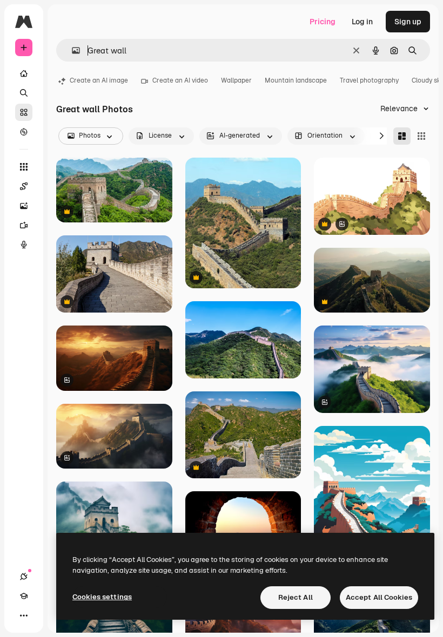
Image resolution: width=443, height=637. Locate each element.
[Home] (23, 73)
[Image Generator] (23, 205)
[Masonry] (402, 136)
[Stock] (23, 112)
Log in (362, 21)
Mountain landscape (296, 80)
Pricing (322, 21)
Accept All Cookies (379, 597)
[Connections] (23, 576)
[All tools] (23, 166)
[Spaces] (23, 186)
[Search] (23, 92)
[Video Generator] (23, 225)
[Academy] (23, 596)
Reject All (295, 597)
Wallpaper (236, 80)
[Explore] (23, 131)
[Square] (421, 136)
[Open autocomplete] (71, 50)
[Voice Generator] (23, 244)
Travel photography (369, 80)
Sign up (407, 21)
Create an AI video (180, 80)
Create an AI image (99, 80)
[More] (23, 615)
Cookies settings (102, 596)
